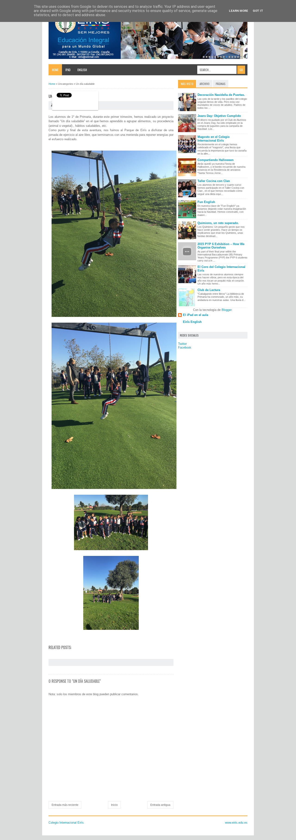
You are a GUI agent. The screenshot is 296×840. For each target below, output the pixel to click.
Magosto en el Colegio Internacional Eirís (213, 138)
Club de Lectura (208, 290)
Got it (258, 10)
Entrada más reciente (65, 805)
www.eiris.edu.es (236, 822)
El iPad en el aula (195, 315)
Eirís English (192, 322)
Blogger (226, 310)
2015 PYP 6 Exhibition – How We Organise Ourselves (220, 245)
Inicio (114, 805)
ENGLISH (82, 69)
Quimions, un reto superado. (218, 223)
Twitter (182, 344)
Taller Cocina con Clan (213, 181)
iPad (68, 69)
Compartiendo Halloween (215, 160)
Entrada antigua (160, 805)
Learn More (238, 10)
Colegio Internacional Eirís (66, 822)
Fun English (206, 202)
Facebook (184, 347)
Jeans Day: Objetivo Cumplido (219, 116)
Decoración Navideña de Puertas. (221, 95)
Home (55, 69)
